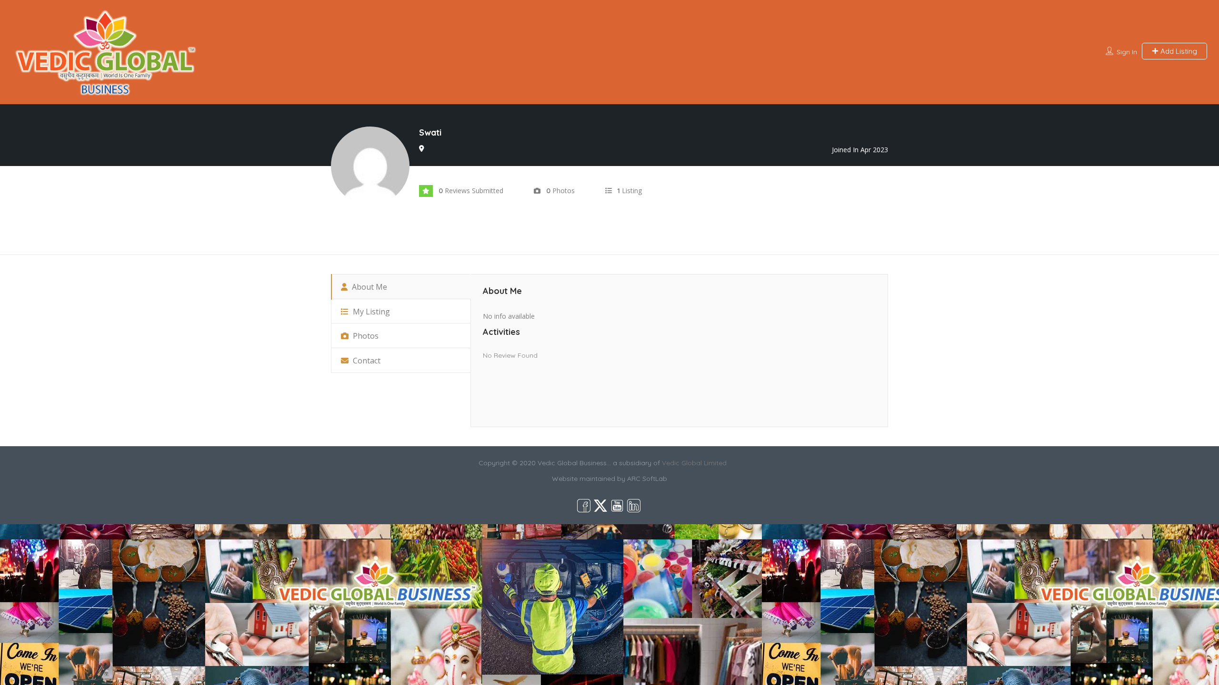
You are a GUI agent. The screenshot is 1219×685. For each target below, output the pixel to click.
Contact (365, 360)
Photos (365, 336)
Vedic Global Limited (694, 463)
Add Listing (1178, 51)
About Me (368, 287)
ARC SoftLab (647, 478)
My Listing (370, 311)
